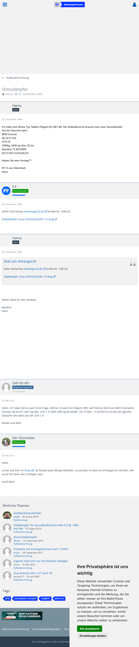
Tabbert (45, 598)
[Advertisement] (69, 41)
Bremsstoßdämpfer (25, 537)
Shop (27, 470)
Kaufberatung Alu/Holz (27, 513)
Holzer (17, 552)
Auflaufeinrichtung (23, 531)
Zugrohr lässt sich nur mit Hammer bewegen (41, 561)
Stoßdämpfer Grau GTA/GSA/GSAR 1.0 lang (28, 219)
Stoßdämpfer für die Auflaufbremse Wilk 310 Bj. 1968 (46, 525)
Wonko (17, 540)
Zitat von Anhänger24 (20, 261)
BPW (7, 598)
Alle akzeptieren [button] (90, 628)
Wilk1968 (18, 528)
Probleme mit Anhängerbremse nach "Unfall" (41, 549)
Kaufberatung (20, 519)
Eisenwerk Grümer (25, 598)
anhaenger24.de (34, 211)
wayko (17, 516)
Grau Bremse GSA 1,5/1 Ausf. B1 (33, 573)
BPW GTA (59, 598)
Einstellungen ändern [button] (93, 635)
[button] (5, 4)
